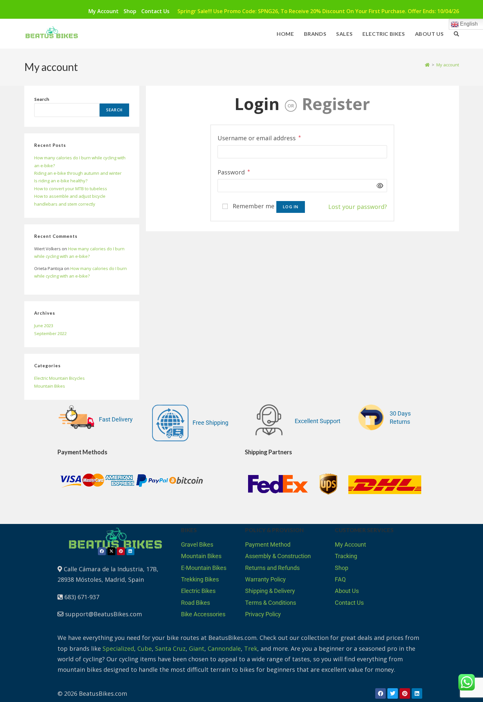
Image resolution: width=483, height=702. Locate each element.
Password (234, 171)
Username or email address (259, 137)
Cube (144, 648)
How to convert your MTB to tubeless (70, 189)
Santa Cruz (170, 648)
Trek (250, 648)
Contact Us (155, 11)
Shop (130, 11)
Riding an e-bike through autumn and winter (78, 173)
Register (336, 104)
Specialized (118, 648)
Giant (196, 648)
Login (257, 104)
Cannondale (224, 648)
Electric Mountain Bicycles (59, 378)
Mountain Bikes (49, 386)
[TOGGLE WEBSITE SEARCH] (456, 34)
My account (103, 11)
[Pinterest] (121, 551)
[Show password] (378, 185)
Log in (290, 207)
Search (41, 99)
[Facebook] (102, 551)
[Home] (427, 65)
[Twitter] (392, 693)
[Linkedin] (130, 551)
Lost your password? (357, 207)
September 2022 (50, 333)
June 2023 (43, 325)
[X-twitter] (111, 551)
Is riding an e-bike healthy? (60, 181)
